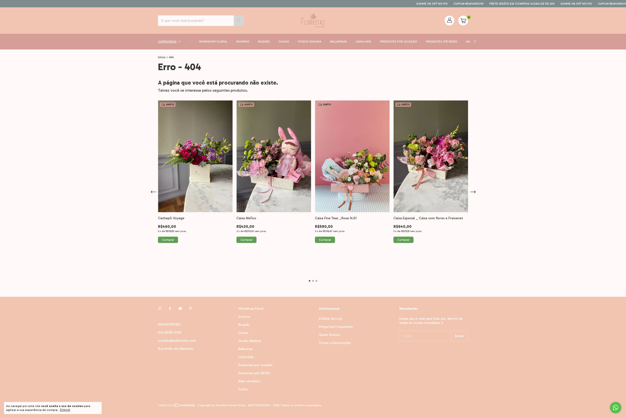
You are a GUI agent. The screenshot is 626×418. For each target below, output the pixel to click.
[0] (463, 20)
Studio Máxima (309, 41)
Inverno (242, 41)
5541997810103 (169, 324)
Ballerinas (338, 41)
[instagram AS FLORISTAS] (159, 309)
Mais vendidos (249, 381)
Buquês (264, 41)
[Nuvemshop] (177, 406)
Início (162, 57)
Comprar (168, 240)
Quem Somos (329, 335)
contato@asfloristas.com (177, 341)
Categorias (167, 41)
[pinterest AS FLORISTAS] (190, 309)
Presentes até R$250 (441, 41)
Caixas (284, 41)
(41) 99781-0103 (169, 332)
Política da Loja (330, 319)
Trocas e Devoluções (335, 343)
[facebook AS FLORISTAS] (170, 309)
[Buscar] (239, 20)
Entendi (65, 410)
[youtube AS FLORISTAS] (180, 309)
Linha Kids (363, 41)
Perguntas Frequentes (336, 327)
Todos (243, 389)
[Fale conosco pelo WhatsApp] (615, 407)
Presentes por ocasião (398, 41)
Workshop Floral (213, 41)
